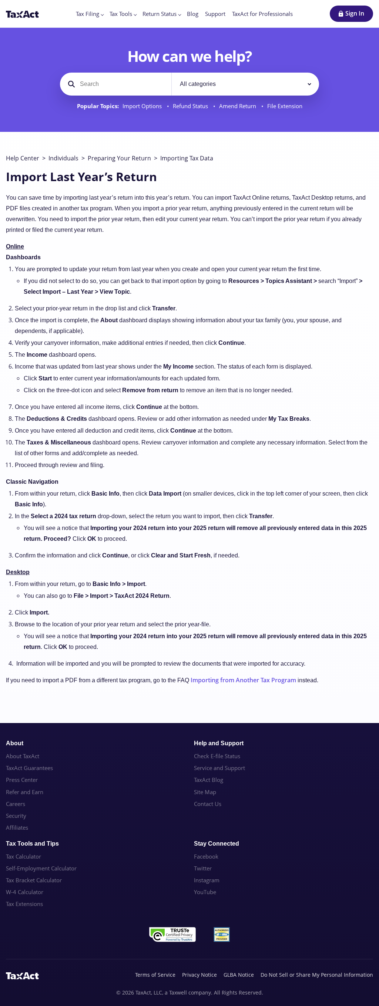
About (14, 743)
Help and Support (219, 743)
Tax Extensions (24, 903)
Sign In (354, 13)
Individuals (63, 158)
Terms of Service (155, 974)
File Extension (284, 106)
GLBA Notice (239, 974)
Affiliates (17, 827)
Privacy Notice (199, 974)
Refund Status (191, 106)
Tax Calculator (23, 856)
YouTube (205, 892)
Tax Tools (121, 13)
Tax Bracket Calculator (34, 880)
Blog (192, 13)
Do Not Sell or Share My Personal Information (317, 974)
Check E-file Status (217, 756)
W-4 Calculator (24, 892)
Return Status (159, 13)
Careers (15, 803)
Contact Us (207, 803)
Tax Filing (87, 13)
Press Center (22, 779)
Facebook (206, 856)
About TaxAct (22, 756)
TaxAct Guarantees (29, 768)
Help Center (22, 158)
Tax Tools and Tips (32, 843)
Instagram (206, 880)
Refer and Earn (24, 792)
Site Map (205, 792)
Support (215, 13)
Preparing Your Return (119, 158)
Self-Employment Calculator (41, 868)
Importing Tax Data (186, 158)
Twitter (203, 868)
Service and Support (219, 768)
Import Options (143, 106)
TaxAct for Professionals (262, 13)
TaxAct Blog (208, 779)
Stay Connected (216, 843)
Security (16, 815)
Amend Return (238, 106)
